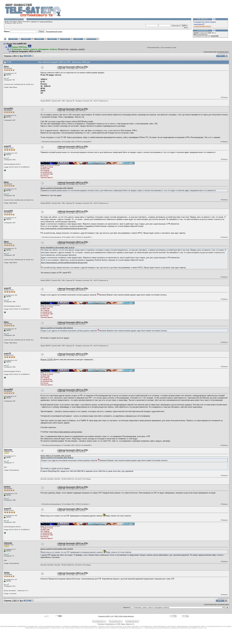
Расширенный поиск (54, 31)
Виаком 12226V (47, 360)
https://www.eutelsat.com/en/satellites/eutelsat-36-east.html (64, 228)
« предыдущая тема (209, 51)
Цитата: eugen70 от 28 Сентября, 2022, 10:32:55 (57, 549)
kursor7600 (214, 36)
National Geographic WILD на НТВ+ (26, 51)
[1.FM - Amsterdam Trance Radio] (5, 171)
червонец (73, 49)
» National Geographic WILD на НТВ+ (72, 67)
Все (21, 56)
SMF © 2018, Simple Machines (124, 616)
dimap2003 (8, 108)
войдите (34, 21)
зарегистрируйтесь (46, 21)
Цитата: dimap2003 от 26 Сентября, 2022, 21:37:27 (58, 247)
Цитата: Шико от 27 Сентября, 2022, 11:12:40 (56, 455)
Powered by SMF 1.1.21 (105, 616)
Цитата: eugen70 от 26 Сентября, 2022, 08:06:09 (57, 188)
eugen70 (7, 146)
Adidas (7, 573)
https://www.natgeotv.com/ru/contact (68, 432)
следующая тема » (223, 51)
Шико (6, 66)
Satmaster (8, 450)
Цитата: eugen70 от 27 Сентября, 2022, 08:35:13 (57, 328)
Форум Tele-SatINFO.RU (16, 44)
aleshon (7, 487)
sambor (81, 49)
